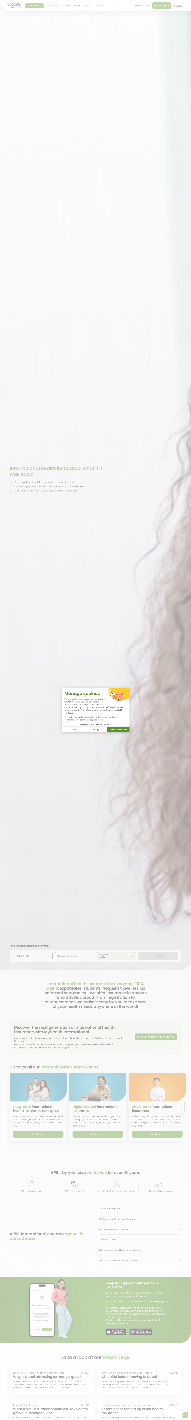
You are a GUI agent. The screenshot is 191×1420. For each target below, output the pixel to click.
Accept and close (118, 729)
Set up (95, 729)
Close (73, 729)
